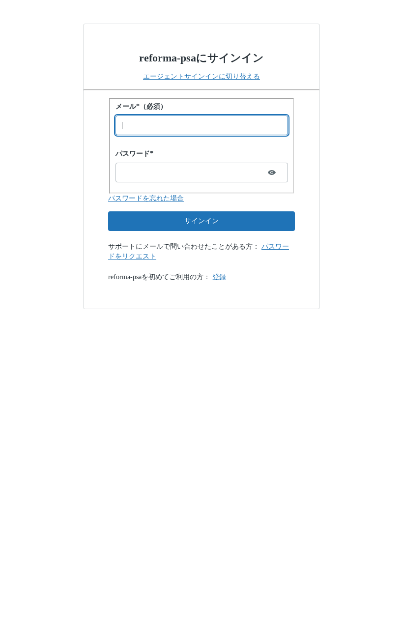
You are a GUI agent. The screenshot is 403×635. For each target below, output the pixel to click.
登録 (219, 277)
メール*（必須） (141, 106)
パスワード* (134, 153)
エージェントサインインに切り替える (201, 76)
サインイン (201, 221)
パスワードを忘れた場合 (146, 198)
